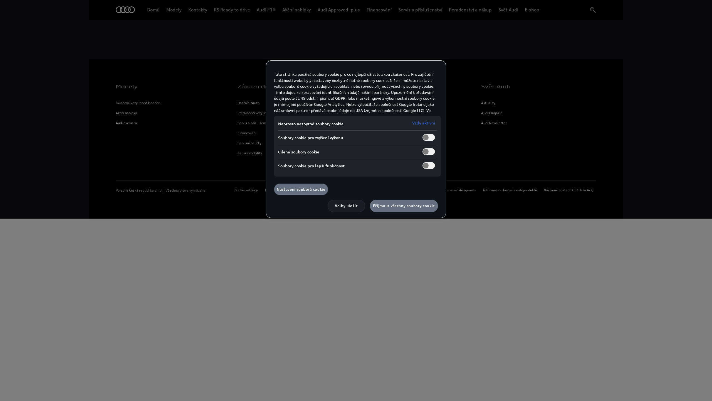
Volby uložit (346, 206)
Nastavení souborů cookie (301, 189)
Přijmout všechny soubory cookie (404, 206)
